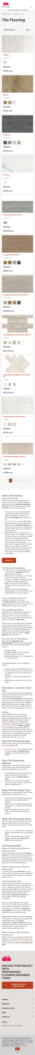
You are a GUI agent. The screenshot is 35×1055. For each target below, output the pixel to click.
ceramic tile (21, 737)
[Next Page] (28, 481)
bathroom (8, 579)
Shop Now (6, 67)
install (7, 678)
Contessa (6, 175)
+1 (23, 142)
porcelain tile (27, 708)
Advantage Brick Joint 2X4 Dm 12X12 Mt (17, 335)
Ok (17, 1048)
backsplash (6, 725)
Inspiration (5, 1004)
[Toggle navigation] (31, 6)
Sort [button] (27, 30)
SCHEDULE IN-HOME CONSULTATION (18, 985)
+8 (23, 464)
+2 (23, 342)
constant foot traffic (23, 941)
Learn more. (24, 1046)
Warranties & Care (8, 1008)
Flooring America (6, 14)
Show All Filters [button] (9, 30)
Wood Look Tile (10, 749)
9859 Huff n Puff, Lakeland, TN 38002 (12, 1025)
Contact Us (9, 560)
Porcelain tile (9, 521)
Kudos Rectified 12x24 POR (12, 215)
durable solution (14, 616)
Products (16, 14)
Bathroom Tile (10, 830)
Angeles (6, 55)
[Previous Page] (7, 481)
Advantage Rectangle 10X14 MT (14, 416)
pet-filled (14, 508)
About (4, 1012)
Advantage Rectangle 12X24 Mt (14, 456)
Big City (6, 95)
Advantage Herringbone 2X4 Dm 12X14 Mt (16, 375)
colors (21, 656)
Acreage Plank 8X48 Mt (11, 255)
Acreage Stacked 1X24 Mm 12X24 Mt (15, 295)
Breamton (6, 135)
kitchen (4, 887)
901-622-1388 (6, 7)
